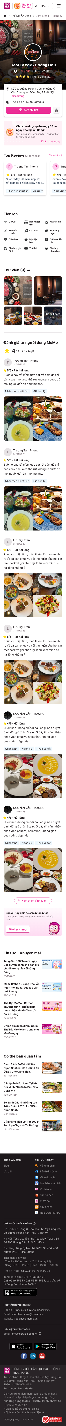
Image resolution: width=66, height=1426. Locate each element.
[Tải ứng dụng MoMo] (21, 1346)
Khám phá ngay (50, 141)
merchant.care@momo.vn (27, 1314)
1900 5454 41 (22, 1270)
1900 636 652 (32, 1309)
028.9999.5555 (13, 1280)
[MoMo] (5, 15)
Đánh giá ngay (18, 929)
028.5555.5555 (35, 1280)
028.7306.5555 (33, 1276)
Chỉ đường (18, 95)
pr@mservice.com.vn (24, 1333)
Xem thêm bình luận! (34, 900)
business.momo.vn (26, 1318)
